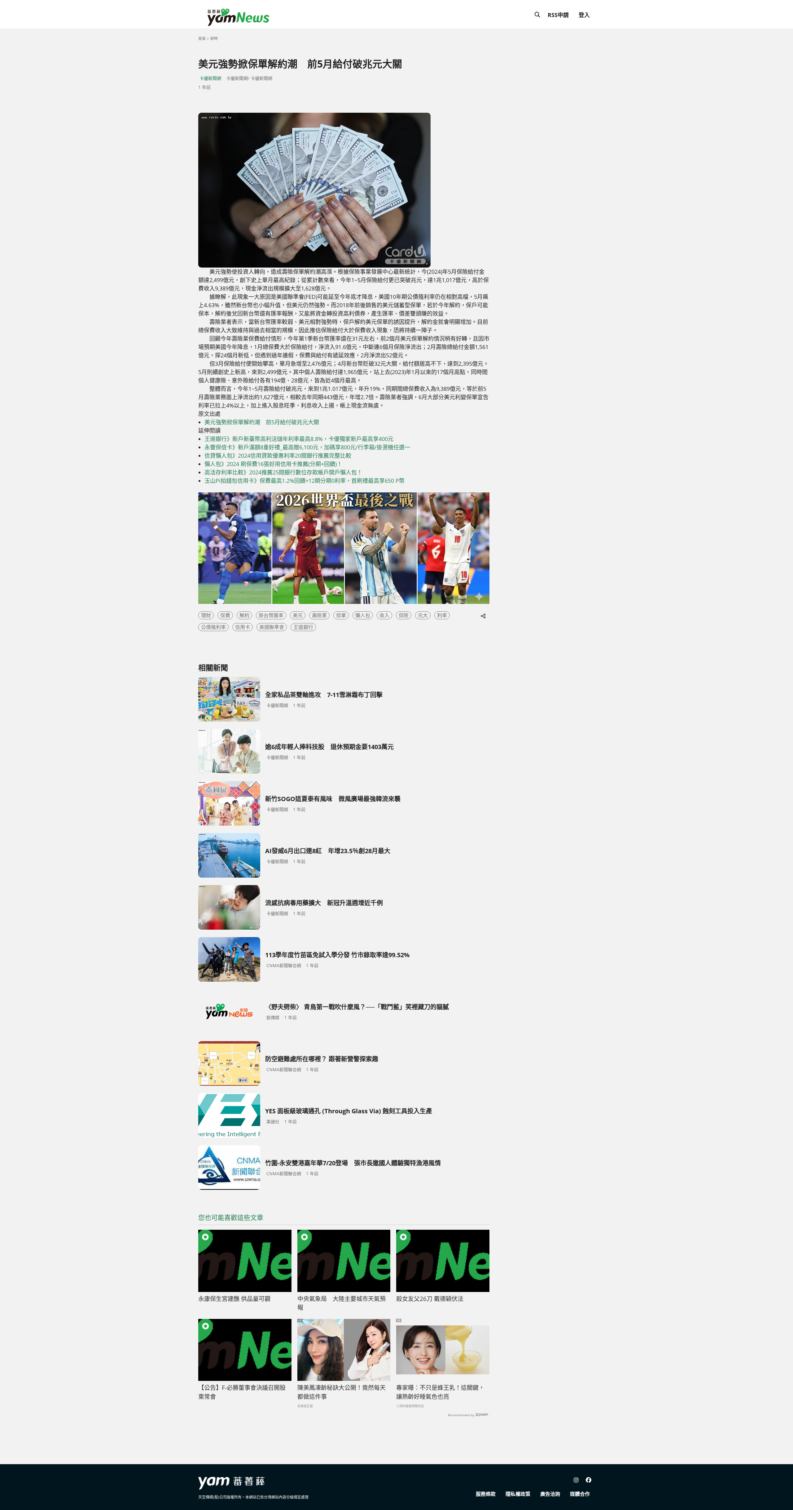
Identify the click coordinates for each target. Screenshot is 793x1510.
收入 (384, 615)
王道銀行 (303, 627)
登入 (584, 15)
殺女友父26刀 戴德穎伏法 (429, 1299)
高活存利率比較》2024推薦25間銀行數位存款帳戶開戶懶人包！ (283, 472)
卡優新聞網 (210, 78)
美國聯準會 (271, 627)
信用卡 (242, 627)
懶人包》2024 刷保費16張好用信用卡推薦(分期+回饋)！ (273, 464)
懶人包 (362, 615)
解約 (244, 615)
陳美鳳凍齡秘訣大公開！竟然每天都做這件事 (341, 1392)
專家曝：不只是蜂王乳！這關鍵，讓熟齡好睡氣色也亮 (440, 1392)
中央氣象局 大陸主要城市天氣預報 (341, 1303)
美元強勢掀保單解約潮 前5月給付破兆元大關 (261, 422)
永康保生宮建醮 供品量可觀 (234, 1299)
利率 (442, 615)
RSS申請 (558, 15)
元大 (423, 615)
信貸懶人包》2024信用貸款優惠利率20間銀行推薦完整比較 (277, 455)
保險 (404, 615)
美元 (298, 615)
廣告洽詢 (550, 1493)
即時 (214, 38)
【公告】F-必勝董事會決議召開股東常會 (242, 1392)
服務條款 (486, 1493)
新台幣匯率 (271, 615)
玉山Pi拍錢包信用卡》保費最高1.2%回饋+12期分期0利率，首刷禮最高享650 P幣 (304, 480)
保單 (341, 615)
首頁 (202, 38)
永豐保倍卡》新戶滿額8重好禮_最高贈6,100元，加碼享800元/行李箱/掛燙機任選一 (307, 447)
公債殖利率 (213, 627)
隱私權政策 (518, 1493)
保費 (225, 615)
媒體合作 (580, 1493)
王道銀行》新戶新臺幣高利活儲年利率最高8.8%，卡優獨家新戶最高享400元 (298, 439)
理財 (206, 615)
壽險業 (319, 615)
